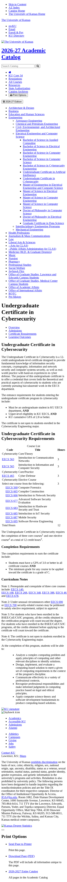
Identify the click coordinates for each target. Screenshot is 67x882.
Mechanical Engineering (29, 229)
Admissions (15, 724)
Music (12, 255)
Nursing (13, 258)
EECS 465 (8, 475)
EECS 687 (12, 517)
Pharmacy (14, 261)
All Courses (15, 81)
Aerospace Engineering (29, 120)
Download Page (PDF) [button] (22, 856)
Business (14, 111)
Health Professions (19, 232)
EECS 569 (12, 487)
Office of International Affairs (25, 290)
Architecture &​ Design (21, 107)
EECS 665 (12, 491)
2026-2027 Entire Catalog (23, 871)
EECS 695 (12, 521)
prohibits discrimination (44, 762)
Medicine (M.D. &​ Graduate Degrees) (30, 251)
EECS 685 (12, 513)
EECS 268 (21, 592)
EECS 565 (8, 466)
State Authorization (19, 88)
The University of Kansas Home (27, 13)
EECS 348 (35, 592)
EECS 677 (12, 500)
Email (12, 29)
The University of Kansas (15, 20)
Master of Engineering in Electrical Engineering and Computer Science (43, 186)
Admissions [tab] (15, 330)
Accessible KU (17, 721)
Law (11, 239)
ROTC (12, 293)
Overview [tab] (14, 327)
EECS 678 (12, 595)
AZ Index (14, 7)
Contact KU (8, 752)
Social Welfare (17, 268)
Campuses (14, 737)
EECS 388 (48, 592)
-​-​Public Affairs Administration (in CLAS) (32, 248)
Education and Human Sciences (26, 114)
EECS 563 (8, 459)
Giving (12, 740)
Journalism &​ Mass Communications (29, 235)
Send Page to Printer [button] (20, 844)
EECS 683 (12, 507)
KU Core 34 (16, 75)
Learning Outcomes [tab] (20, 337)
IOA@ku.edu (9, 797)
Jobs (11, 743)
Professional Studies (20, 264)
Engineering (15, 117)
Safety (12, 746)
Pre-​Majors (15, 296)
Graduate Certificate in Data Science (43, 223)
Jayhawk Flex (16, 271)
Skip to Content (17, 4)
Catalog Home (17, 10)
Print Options (19, 95)
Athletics (14, 733)
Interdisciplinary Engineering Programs (38, 226)
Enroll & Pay (16, 32)
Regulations (15, 78)
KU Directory (16, 35)
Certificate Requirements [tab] (22, 333)
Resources (14, 85)
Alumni (13, 727)
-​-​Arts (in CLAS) (18, 245)
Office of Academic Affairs (24, 287)
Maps (23, 755)
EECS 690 (57, 601)
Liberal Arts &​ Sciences (22, 242)
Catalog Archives (18, 91)
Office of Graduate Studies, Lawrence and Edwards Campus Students (32, 276)
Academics (15, 718)
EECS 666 (12, 495)
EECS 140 (17, 589)
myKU (12, 26)
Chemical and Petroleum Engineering (37, 123)
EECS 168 (7, 592)
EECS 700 (10, 605)
